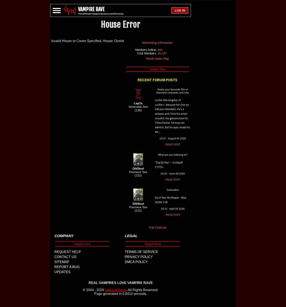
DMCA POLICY (136, 262)
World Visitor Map (157, 58)
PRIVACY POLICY (139, 257)
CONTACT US (65, 257)
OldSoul (138, 168)
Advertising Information (157, 42)
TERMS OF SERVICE (141, 252)
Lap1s (138, 103)
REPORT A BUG (67, 267)
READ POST (173, 144)
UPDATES (62, 272)
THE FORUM (157, 227)
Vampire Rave (115, 290)
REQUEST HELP (67, 252)
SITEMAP (61, 262)
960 (159, 49)
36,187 (162, 53)
